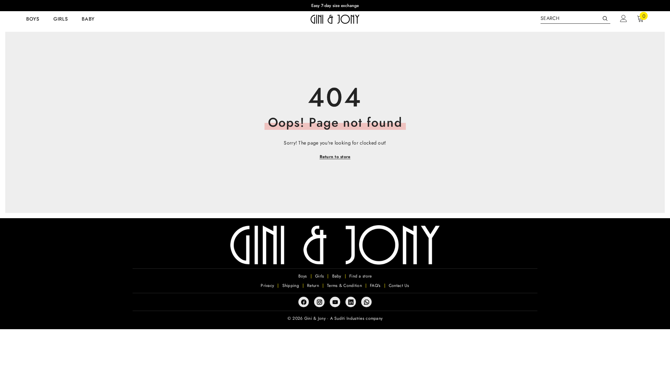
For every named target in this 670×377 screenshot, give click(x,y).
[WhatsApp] (366, 302)
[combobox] (570, 18)
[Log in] (623, 18)
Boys (302, 276)
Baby (336, 276)
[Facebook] (303, 302)
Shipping (290, 285)
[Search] (575, 18)
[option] (335, 5)
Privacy (267, 285)
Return (313, 285)
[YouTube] (335, 302)
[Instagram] (319, 302)
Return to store (335, 157)
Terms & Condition (344, 285)
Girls (319, 276)
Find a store (360, 276)
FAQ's (375, 285)
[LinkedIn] (350, 302)
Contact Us (399, 285)
